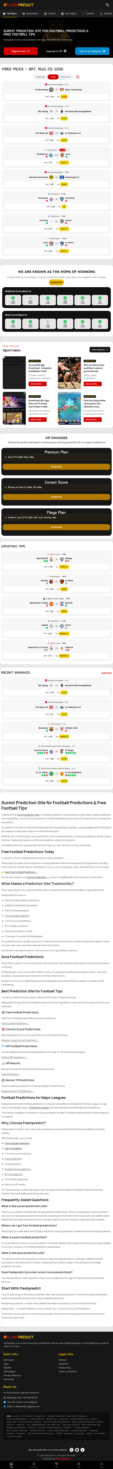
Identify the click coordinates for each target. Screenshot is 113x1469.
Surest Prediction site (79, 1419)
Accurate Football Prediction (50, 1428)
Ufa (28, 1425)
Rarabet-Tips (51, 1419)
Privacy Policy (65, 1367)
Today (53, 77)
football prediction (81, 1428)
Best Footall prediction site (83, 1422)
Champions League (39, 1107)
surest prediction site (28, 814)
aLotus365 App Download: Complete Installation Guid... (40, 368)
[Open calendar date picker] (77, 77)
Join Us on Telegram (90, 51)
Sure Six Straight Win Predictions (56, 1422)
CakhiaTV (20, 1425)
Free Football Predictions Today (41, 1433)
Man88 (100, 1422)
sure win (94, 1419)
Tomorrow (66, 77)
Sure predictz (27, 1416)
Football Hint (40, 1416)
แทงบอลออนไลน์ (38, 1425)
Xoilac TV (10, 1425)
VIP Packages (10, 1371)
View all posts (98, 349)
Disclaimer (63, 1363)
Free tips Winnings (12, 1375)
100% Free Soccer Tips (90, 1425)
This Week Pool (53, 1425)
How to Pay (9, 1379)
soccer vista (11, 1422)
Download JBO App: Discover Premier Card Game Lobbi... (39, 403)
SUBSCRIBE (56, 282)
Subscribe (56, 467)
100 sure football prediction (29, 1422)
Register (7, 1367)
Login (6, 1363)
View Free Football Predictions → (21, 872)
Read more (36, 384)
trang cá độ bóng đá (70, 1425)
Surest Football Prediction (17, 1419)
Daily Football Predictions (16, 1430)
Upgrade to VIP (54, 51)
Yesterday (40, 77)
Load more (106, 672)
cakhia (89, 1433)
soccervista (64, 1419)
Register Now (19, 51)
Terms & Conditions (68, 1371)
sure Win (15, 1416)
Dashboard (9, 1360)
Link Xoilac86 (99, 1433)
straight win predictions (16, 1428)
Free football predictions (17, 1143)
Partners (63, 1360)
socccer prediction (79, 1430)
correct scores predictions (58, 1430)
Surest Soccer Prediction (76, 1416)
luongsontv (93, 1430)
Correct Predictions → (37, 877)
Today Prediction (37, 1419)
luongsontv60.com (37, 1430)
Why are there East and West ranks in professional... (94, 368)
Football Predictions (56, 1416)
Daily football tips (13, 1148)
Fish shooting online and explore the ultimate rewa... (95, 403)
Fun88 (59, 1433)
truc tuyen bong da (14, 1436)
